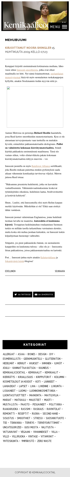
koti (38, 381)
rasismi (25, 409)
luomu (23, 391)
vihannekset (40, 432)
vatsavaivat (10, 432)
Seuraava (60, 271)
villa (54, 432)
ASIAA (21, 354)
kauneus (44, 368)
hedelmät (8, 363)
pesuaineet (39, 404)
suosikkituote (55, 418)
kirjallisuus (25, 377)
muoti (48, 400)
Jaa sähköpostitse (45, 294)
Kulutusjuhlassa (47, 257)
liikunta (56, 386)
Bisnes (31, 354)
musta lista (10, 404)
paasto (25, 404)
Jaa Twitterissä (24, 294)
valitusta (47, 427)
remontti (9, 413)
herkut (21, 363)
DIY (51, 354)
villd (6, 436)
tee (5, 423)
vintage (33, 436)
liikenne (43, 386)
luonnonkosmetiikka (42, 391)
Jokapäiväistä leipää (14, 261)
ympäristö (27, 441)
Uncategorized (12, 427)
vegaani (25, 432)
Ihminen (46, 363)
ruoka (36, 413)
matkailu (20, 400)
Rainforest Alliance (41, 166)
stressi (38, 418)
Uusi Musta (31, 427)
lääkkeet (49, 381)
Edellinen (10, 271)
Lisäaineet (9, 391)
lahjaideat (9, 386)
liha (33, 386)
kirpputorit (43, 377)
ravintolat (54, 409)
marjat (7, 400)
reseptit (23, 413)
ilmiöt (58, 363)
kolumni (59, 377)
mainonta (35, 395)
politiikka (55, 404)
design (42, 354)
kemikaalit (35, 372)
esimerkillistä (12, 359)
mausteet (35, 400)
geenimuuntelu (33, 359)
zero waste (44, 441)
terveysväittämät (48, 423)
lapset (23, 386)
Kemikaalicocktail (14, 372)
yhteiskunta (10, 441)
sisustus (8, 418)
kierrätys (9, 377)
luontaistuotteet (14, 395)
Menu (55, 26)
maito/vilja (51, 395)
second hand (50, 413)
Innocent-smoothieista (27, 69)
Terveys (29, 423)
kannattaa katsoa (24, 368)
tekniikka (16, 423)
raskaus (38, 409)
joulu (6, 368)
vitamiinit (47, 436)
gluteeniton (52, 359)
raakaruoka (10, 409)
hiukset (34, 363)
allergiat (9, 354)
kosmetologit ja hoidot (17, 381)
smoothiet (23, 418)
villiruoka (18, 436)
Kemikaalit (51, 372)
